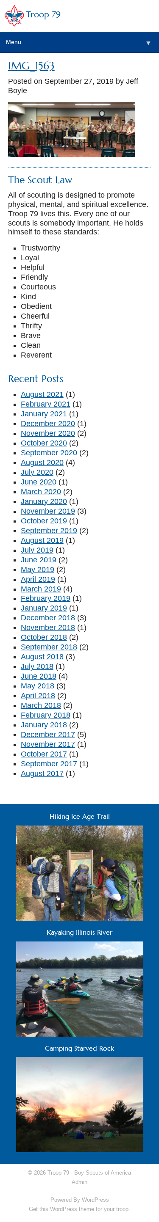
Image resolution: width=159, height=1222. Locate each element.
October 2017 (44, 754)
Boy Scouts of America (102, 1173)
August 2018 (42, 656)
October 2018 (44, 637)
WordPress (95, 1200)
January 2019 (44, 608)
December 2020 (48, 423)
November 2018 (48, 627)
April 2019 (38, 579)
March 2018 (41, 705)
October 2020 (44, 443)
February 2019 (45, 598)
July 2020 (37, 472)
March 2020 (41, 491)
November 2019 (48, 511)
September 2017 (49, 764)
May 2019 (37, 569)
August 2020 (42, 462)
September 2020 (49, 453)
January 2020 (44, 501)
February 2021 (45, 404)
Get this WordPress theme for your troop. (79, 1209)
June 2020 (38, 482)
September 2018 (49, 647)
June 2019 (38, 560)
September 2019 (49, 530)
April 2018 (38, 695)
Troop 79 (43, 14)
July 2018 (37, 666)
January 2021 (44, 414)
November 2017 (48, 744)
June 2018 (38, 676)
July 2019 (37, 550)
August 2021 (42, 394)
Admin (79, 1182)
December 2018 (48, 618)
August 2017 (42, 773)
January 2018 (44, 725)
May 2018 (37, 686)
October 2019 (44, 521)
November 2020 (48, 433)
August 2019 (42, 540)
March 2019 (41, 589)
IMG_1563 (31, 65)
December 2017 (48, 734)
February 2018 (45, 715)
